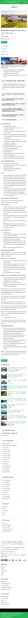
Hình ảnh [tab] (4, 51)
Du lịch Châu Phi (5, 498)
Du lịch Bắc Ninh (6, 449)
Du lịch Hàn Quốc (6, 488)
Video (3, 512)
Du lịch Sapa (5, 463)
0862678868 (11, 615)
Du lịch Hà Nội (5, 447)
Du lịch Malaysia (5, 482)
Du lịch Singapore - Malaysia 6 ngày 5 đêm (16, 404)
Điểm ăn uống (4, 602)
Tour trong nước (4, 596)
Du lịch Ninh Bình (6, 467)
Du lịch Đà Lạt (5, 459)
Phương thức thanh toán (7, 529)
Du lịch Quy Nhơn (6, 451)
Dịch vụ (4, 514)
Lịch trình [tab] (4, 46)
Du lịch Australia (6, 496)
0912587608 (4, 615)
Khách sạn (3, 600)
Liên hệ (4, 508)
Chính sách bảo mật (6, 531)
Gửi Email (6, 435)
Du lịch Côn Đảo (5, 461)
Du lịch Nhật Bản (6, 490)
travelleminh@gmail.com (10, 551)
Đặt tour (5, 42)
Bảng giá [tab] (4, 49)
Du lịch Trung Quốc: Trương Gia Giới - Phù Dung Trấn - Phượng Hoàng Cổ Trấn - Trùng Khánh (17, 369)
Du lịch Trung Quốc (6, 484)
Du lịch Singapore (6, 480)
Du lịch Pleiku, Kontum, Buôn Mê (9, 445)
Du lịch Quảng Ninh (6, 465)
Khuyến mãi (4, 523)
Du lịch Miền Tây (6, 472)
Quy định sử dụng (6, 527)
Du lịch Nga (4, 492)
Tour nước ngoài (4, 598)
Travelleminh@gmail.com (7, 616)
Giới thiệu (4, 506)
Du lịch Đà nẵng (5, 469)
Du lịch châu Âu (5, 494)
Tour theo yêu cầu (5, 604)
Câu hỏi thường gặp (6, 525)
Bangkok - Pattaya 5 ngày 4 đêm (14, 380)
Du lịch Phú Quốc (6, 443)
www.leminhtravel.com (11, 553)
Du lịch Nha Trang (6, 453)
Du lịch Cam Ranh (6, 457)
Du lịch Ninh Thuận (6, 455)
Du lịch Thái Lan (5, 486)
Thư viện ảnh (5, 510)
